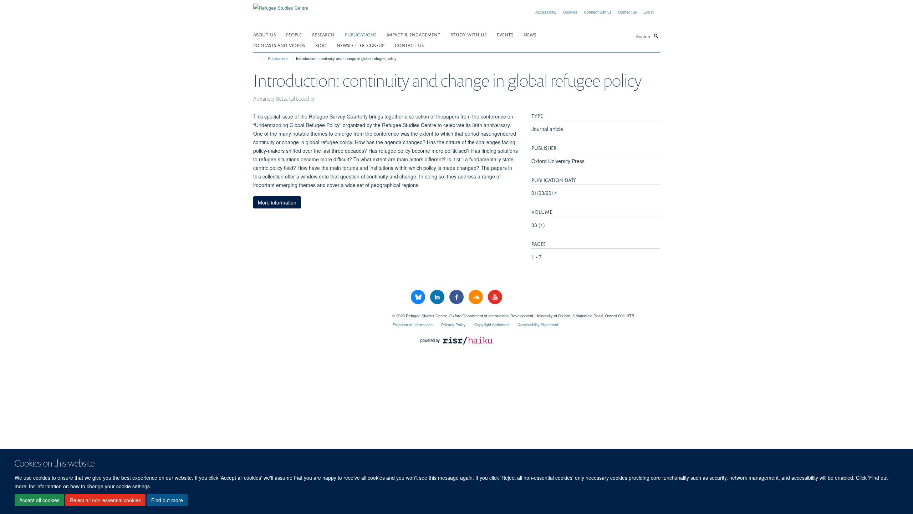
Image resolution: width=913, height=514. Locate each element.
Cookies (570, 12)
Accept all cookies (39, 500)
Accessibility (546, 12)
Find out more (167, 500)
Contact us (627, 12)
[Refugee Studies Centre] (280, 5)
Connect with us (598, 12)
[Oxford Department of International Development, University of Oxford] (317, 313)
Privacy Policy (453, 324)
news (530, 34)
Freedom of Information (412, 324)
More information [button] (277, 202)
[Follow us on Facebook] (457, 297)
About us (264, 34)
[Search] (656, 36)
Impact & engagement (413, 34)
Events (505, 34)
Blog (320, 44)
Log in (648, 12)
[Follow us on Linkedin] (438, 297)
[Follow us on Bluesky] (419, 297)
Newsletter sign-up (360, 44)
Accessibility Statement (538, 324)
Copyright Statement (492, 324)
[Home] (259, 58)
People (294, 34)
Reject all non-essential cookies (105, 500)
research (323, 34)
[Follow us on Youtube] (495, 297)
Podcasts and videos (279, 44)
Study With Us (468, 34)
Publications (360, 34)
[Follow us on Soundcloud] (476, 297)
